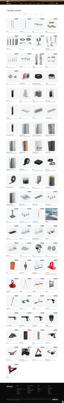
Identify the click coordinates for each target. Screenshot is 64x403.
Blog (45, 1)
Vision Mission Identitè (50, 388)
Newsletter (39, 391)
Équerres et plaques (19, 388)
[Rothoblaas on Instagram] (55, 399)
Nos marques (43, 1)
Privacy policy (28, 387)
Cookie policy (28, 388)
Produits (25, 3)
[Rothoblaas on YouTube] (57, 399)
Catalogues (39, 388)
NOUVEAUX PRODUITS (11, 8)
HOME (7, 8)
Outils (34, 3)
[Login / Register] (57, 3)
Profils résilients (18, 391)
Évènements (50, 1)
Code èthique (28, 391)
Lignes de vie (18, 392)
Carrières (54, 1)
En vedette (21, 3)
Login (38, 387)
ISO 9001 (49, 392)
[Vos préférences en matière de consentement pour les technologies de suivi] (62, 401)
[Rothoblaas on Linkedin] (54, 399)
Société (48, 1)
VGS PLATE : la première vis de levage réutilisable (32, 0)
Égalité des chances (29, 392)
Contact (43, 3)
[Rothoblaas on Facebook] (52, 399)
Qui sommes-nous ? (50, 387)
